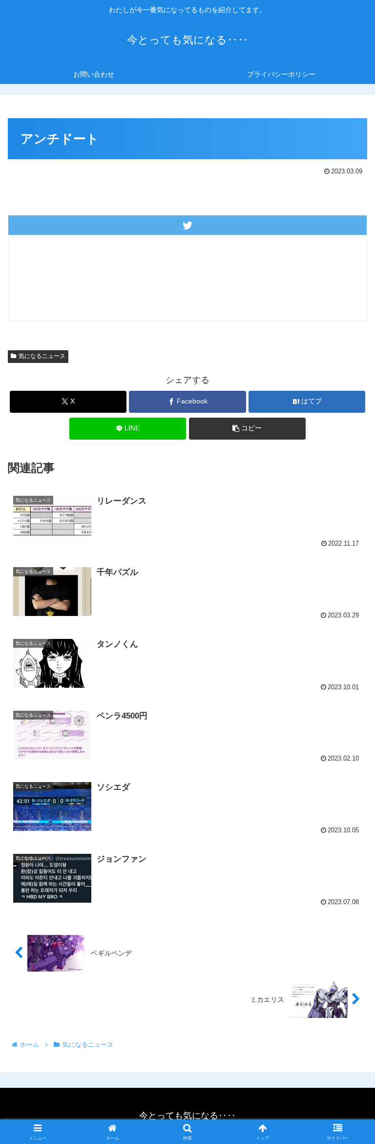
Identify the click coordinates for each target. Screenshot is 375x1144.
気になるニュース (42, 356)
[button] (247, 429)
